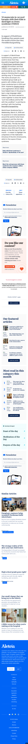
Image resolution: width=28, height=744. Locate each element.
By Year (14, 708)
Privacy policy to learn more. (11, 217)
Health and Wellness (8, 532)
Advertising (14, 701)
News (14, 677)
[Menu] (5, 3)
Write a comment (14, 303)
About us (14, 725)
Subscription (14, 697)
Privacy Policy (14, 736)
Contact (14, 733)
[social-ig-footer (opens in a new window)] (18, 714)
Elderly (4, 582)
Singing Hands (19, 87)
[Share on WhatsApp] (23, 51)
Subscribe (5, 7)
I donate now (9, 266)
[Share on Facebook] (12, 51)
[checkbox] (3, 216)
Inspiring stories (7, 499)
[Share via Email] (21, 51)
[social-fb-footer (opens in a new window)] (12, 714)
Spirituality (14, 682)
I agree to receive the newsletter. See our (13, 216)
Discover (14, 684)
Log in (19, 297)
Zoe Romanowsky (19, 27)
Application (14, 693)
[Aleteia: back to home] (14, 2)
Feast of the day (10, 431)
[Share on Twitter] (18, 51)
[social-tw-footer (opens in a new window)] (15, 714)
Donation (14, 699)
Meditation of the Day (11, 438)
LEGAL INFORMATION (14, 727)
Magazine (14, 695)
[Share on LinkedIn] (15, 51)
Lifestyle (4, 12)
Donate (13, 7)
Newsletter (14, 691)
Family (4, 558)
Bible (4, 610)
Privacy (14, 739)
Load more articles (14, 360)
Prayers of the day (11, 445)
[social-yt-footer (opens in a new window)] (9, 714)
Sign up (6, 221)
